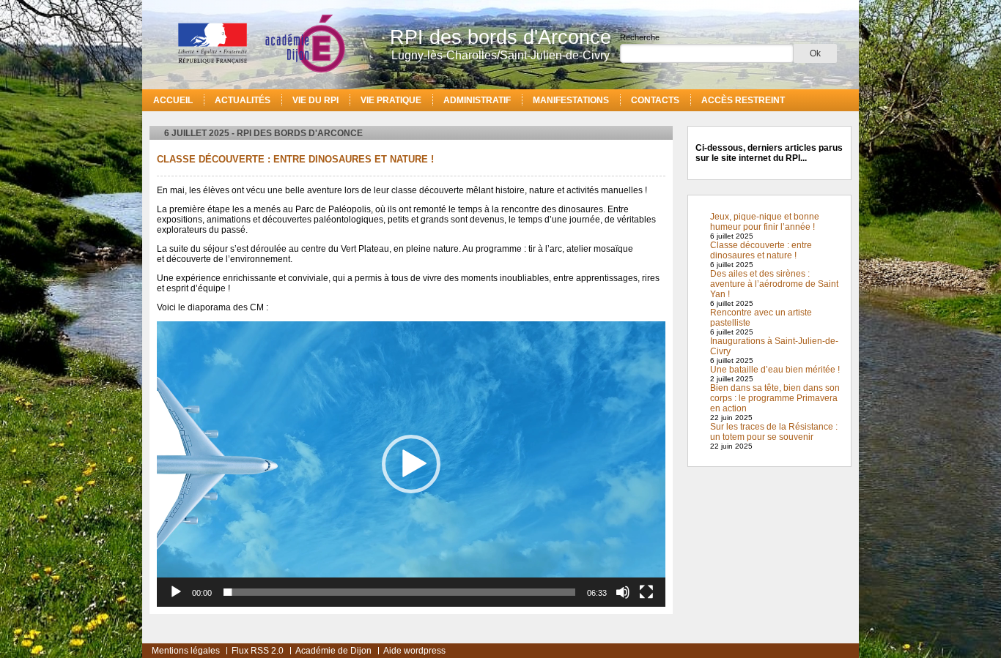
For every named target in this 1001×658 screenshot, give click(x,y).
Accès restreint (743, 100)
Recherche (640, 37)
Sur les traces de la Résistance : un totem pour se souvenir (774, 432)
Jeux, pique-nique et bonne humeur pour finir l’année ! (764, 222)
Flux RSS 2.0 (258, 651)
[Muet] (623, 592)
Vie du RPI (315, 100)
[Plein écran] (646, 592)
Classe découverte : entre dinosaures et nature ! (295, 159)
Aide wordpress (414, 651)
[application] (411, 464)
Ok (815, 53)
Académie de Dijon (333, 651)
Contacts (655, 100)
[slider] (399, 592)
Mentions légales (186, 651)
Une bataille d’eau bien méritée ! (775, 369)
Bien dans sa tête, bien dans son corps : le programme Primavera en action (775, 398)
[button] (411, 464)
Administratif (477, 100)
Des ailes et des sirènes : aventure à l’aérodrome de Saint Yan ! (774, 284)
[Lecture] (176, 592)
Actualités (242, 100)
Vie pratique (391, 100)
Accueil (173, 100)
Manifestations (571, 100)
